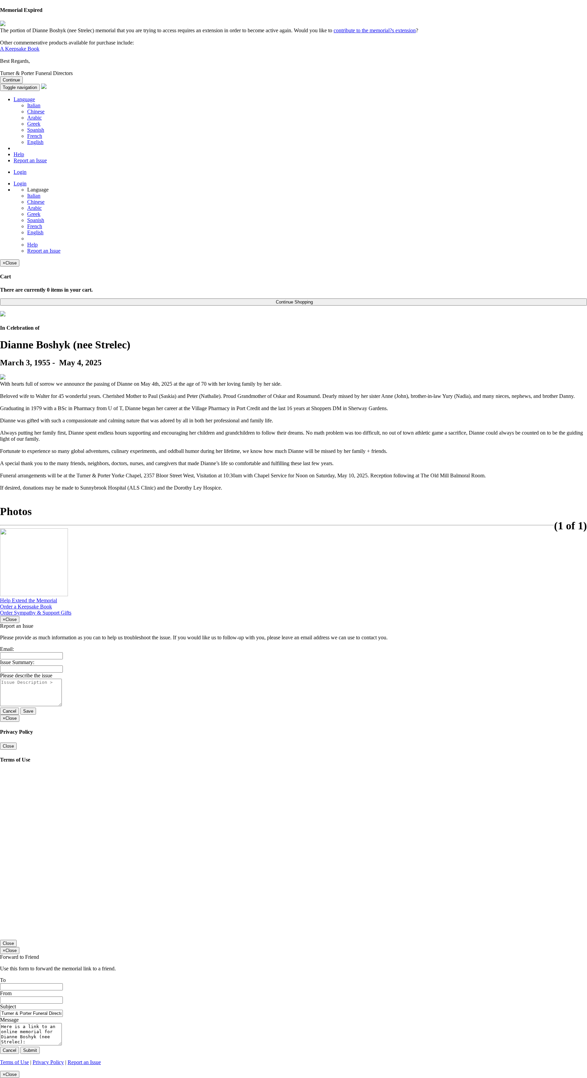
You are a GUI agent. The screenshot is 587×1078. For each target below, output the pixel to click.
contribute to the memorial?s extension (375, 30)
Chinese (36, 111)
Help (19, 154)
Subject (8, 1006)
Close (8, 746)
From (6, 993)
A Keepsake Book (19, 49)
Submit (30, 1050)
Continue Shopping (293, 302)
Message (9, 1020)
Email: (7, 649)
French (34, 136)
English (35, 142)
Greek (33, 124)
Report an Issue (30, 160)
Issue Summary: (17, 662)
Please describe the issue (26, 675)
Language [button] (24, 99)
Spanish (35, 130)
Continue (11, 80)
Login (20, 172)
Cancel (9, 711)
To (3, 980)
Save (28, 711)
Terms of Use (14, 1062)
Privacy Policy (48, 1062)
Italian (33, 105)
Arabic (34, 118)
